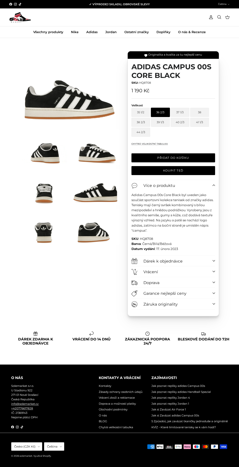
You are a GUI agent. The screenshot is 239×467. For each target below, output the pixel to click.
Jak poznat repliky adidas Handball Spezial (181, 392)
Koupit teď (173, 170)
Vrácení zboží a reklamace (117, 397)
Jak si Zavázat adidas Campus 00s (175, 415)
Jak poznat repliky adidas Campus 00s (178, 386)
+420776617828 (22, 408)
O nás (103, 415)
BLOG (103, 421)
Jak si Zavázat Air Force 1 (168, 409)
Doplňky (163, 32)
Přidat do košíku (173, 158)
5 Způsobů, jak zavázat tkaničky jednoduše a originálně (189, 421)
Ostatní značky (136, 32)
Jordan (111, 32)
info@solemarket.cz (25, 404)
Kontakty (105, 386)
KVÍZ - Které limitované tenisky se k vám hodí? (183, 427)
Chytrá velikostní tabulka (149, 143)
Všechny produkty (48, 32)
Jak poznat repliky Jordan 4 (170, 397)
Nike (75, 32)
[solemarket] (20, 17)
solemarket (26, 455)
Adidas (92, 32)
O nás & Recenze (192, 32)
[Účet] (210, 17)
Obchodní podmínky (113, 409)
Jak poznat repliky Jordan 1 (170, 403)
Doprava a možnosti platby (117, 403)
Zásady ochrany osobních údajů (120, 392)
